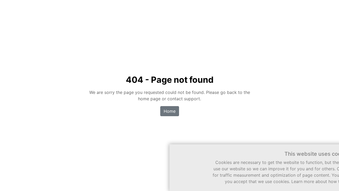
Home (170, 111)
